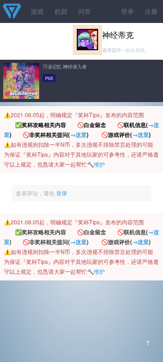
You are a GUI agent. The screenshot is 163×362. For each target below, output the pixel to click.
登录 (127, 11)
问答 (84, 11)
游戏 (37, 11)
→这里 (78, 134)
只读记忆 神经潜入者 (65, 66)
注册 (151, 11)
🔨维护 (96, 164)
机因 (61, 11)
